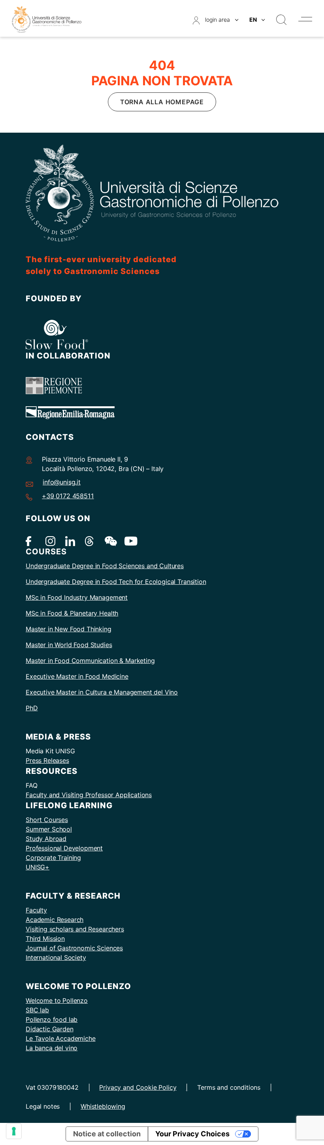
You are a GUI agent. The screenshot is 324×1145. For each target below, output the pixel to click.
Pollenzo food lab (51, 1019)
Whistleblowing (103, 1106)
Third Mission (45, 938)
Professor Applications (118, 795)
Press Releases (47, 760)
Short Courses (47, 820)
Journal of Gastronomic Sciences (74, 948)
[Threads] (90, 541)
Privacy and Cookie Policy (137, 1087)
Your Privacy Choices (192, 1134)
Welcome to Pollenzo (57, 1000)
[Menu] (305, 19)
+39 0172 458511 (68, 496)
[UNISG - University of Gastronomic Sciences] (46, 19)
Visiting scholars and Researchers (75, 929)
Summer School (49, 829)
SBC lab (37, 1010)
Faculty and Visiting (55, 795)
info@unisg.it (62, 482)
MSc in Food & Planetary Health (72, 613)
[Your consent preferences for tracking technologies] (13, 1131)
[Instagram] (50, 541)
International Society (56, 957)
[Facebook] (31, 541)
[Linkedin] (70, 541)
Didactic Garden (49, 1029)
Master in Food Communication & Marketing (90, 660)
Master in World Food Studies (69, 645)
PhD (32, 708)
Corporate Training (53, 858)
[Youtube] (129, 541)
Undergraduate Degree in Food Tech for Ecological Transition (116, 582)
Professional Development (64, 848)
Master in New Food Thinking (68, 629)
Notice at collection (107, 1134)
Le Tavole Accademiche (61, 1038)
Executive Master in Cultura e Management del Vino (102, 692)
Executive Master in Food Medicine (77, 676)
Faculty (36, 910)
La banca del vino (51, 1048)
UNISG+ (37, 867)
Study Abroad (46, 839)
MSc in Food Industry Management (77, 597)
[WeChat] (110, 541)
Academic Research (54, 920)
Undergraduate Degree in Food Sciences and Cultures (105, 566)
